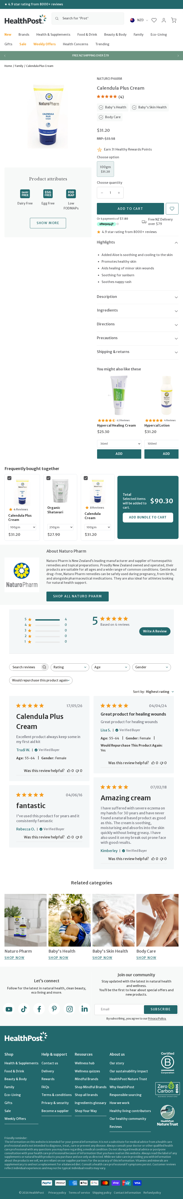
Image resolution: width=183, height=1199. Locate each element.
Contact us (50, 1063)
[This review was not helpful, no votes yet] (77, 770)
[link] (119, 395)
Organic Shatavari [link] (55, 510)
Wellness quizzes (87, 1071)
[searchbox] (24, 667)
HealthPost (36, 1192)
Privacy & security (55, 1103)
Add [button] (119, 454)
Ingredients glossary (90, 1103)
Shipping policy (101, 1192)
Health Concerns (75, 44)
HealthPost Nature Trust (128, 1079)
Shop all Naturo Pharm (77, 596)
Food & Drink (87, 34)
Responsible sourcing (125, 1095)
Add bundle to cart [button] (148, 517)
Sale (22, 44)
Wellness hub (84, 1063)
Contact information (127, 1192)
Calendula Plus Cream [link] (20, 518)
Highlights (106, 242)
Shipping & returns (113, 351)
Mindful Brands (86, 1079)
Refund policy (152, 1192)
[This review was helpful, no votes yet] (68, 770)
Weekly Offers (44, 44)
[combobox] (88, 18)
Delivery (48, 1071)
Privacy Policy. (157, 1018)
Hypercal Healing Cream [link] (116, 425)
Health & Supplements (53, 34)
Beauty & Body (115, 34)
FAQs (45, 1087)
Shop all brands (86, 1095)
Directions (106, 324)
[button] (154, 20)
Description (107, 296)
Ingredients (107, 310)
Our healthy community (128, 1119)
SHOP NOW (14, 958)
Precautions (107, 338)
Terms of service (79, 1192)
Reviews (116, 1127)
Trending (102, 44)
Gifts (8, 44)
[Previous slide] (5, 55)
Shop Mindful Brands (90, 1087)
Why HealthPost (122, 1087)
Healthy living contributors (130, 1111)
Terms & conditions (57, 1095)
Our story (117, 1063)
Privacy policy (57, 1192)
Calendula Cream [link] (93, 516)
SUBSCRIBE (161, 1009)
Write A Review (155, 631)
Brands (24, 34)
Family (138, 34)
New (7, 34)
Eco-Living (159, 34)
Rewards (48, 1079)
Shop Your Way (86, 1111)
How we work (119, 1103)
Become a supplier (55, 1111)
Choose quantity (109, 183)
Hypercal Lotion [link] (157, 425)
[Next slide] (178, 55)
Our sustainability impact (129, 1071)
